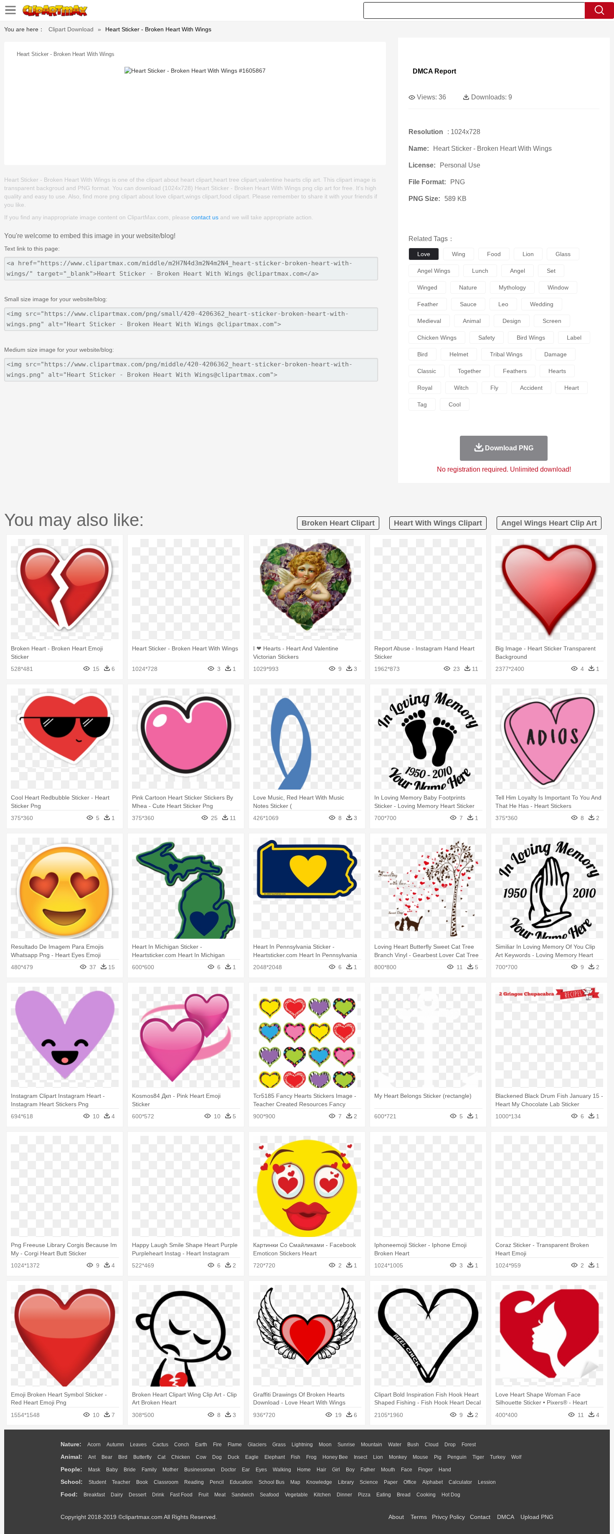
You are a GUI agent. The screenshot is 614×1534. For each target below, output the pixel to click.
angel (517, 270)
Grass (279, 1445)
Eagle (252, 1457)
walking (282, 1470)
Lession (487, 1482)
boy (350, 1470)
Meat (220, 1495)
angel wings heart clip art (549, 523)
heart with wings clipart (438, 523)
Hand (445, 1470)
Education (241, 1482)
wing (458, 254)
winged (427, 287)
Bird (122, 1457)
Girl (336, 1470)
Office (409, 1482)
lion (528, 254)
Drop (450, 1445)
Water (394, 1445)
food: (69, 1494)
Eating (383, 1495)
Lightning (302, 1445)
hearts (557, 371)
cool (455, 404)
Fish (295, 1457)
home (304, 1470)
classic (426, 371)
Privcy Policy (448, 1517)
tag (422, 404)
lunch (480, 270)
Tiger (478, 1457)
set (551, 270)
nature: (71, 1444)
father (367, 1470)
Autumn (115, 1445)
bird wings (531, 337)
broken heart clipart (338, 523)
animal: (71, 1456)
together (469, 371)
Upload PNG (536, 1517)
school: (72, 1481)
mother (170, 1470)
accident (531, 387)
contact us (204, 217)
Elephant (274, 1457)
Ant (92, 1457)
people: (71, 1469)
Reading (194, 1482)
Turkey (497, 1457)
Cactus (160, 1445)
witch (461, 387)
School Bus (271, 1482)
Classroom (166, 1482)
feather (427, 304)
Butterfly (142, 1457)
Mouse (420, 1457)
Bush (413, 1445)
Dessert (137, 1495)
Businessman (199, 1470)
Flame (235, 1445)
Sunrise (346, 1445)
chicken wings (437, 337)
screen (552, 320)
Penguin (457, 1457)
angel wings (433, 270)
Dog (217, 1457)
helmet (458, 354)
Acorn (94, 1445)
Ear (246, 1470)
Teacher (121, 1482)
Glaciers (257, 1445)
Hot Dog (450, 1495)
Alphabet (432, 1482)
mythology (512, 287)
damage (555, 354)
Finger (425, 1470)
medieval (429, 320)
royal (424, 387)
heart (571, 387)
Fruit (203, 1495)
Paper (391, 1482)
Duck (233, 1457)
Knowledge (319, 1482)
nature (468, 287)
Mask (94, 1470)
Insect (360, 1457)
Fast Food (181, 1495)
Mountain (371, 1445)
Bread (404, 1495)
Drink (158, 1495)
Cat (161, 1457)
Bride (130, 1470)
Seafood (269, 1495)
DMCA (505, 1517)
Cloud (432, 1445)
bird (422, 354)
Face (406, 1470)
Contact (480, 1517)
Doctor (228, 1470)
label (574, 337)
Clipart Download (71, 29)
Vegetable (296, 1495)
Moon (325, 1445)
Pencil (217, 1482)
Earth (201, 1445)
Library (346, 1482)
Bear (106, 1457)
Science (369, 1482)
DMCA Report (434, 71)
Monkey (398, 1457)
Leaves (138, 1445)
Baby (112, 1470)
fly (494, 387)
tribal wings (506, 354)
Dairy (117, 1495)
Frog (311, 1457)
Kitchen (322, 1495)
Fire (217, 1445)
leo (503, 304)
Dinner (344, 1495)
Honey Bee (335, 1457)
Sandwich (242, 1495)
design (511, 320)
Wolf (516, 1457)
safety (486, 337)
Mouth (388, 1470)
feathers (515, 371)
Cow (201, 1457)
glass (563, 254)
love (423, 254)
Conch (181, 1445)
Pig (437, 1457)
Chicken (180, 1457)
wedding (541, 304)
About (396, 1517)
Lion (378, 1457)
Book (142, 1482)
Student (97, 1482)
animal (472, 320)
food (494, 254)
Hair (321, 1470)
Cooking (426, 1495)
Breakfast (94, 1495)
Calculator (460, 1482)
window (558, 287)
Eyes (261, 1470)
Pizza (364, 1495)
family (149, 1470)
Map (295, 1482)
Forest (469, 1445)
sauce (468, 304)
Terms (419, 1517)
